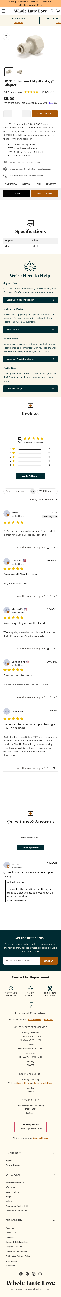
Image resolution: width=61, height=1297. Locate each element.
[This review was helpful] (48, 547)
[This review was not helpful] (54, 547)
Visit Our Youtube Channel (21, 359)
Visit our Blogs (14, 388)
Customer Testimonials (16, 1251)
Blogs (8, 1196)
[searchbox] (17, 491)
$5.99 (16, 193)
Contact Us (11, 1232)
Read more (9, 755)
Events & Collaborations (17, 1242)
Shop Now (18, 22)
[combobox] (44, 499)
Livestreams (11, 1261)
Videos (9, 1201)
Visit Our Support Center (20, 299)
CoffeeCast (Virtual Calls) (18, 1256)
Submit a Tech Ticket (43, 1083)
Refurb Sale (18, 18)
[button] (3, 11)
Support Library (23, 1083)
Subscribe (10, 1265)
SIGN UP (49, 960)
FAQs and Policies (14, 1246)
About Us (10, 1228)
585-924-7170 (34, 1019)
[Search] (52, 11)
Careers (10, 1237)
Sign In (9, 1160)
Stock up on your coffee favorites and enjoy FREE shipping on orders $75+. (31, 3)
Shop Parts (13, 329)
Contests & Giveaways (16, 1210)
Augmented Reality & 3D (17, 1206)
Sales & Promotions (15, 1182)
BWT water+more (14, 92)
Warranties (11, 1187)
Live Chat (48, 1019)
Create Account (13, 1165)
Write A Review (30, 476)
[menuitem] (32, 1160)
